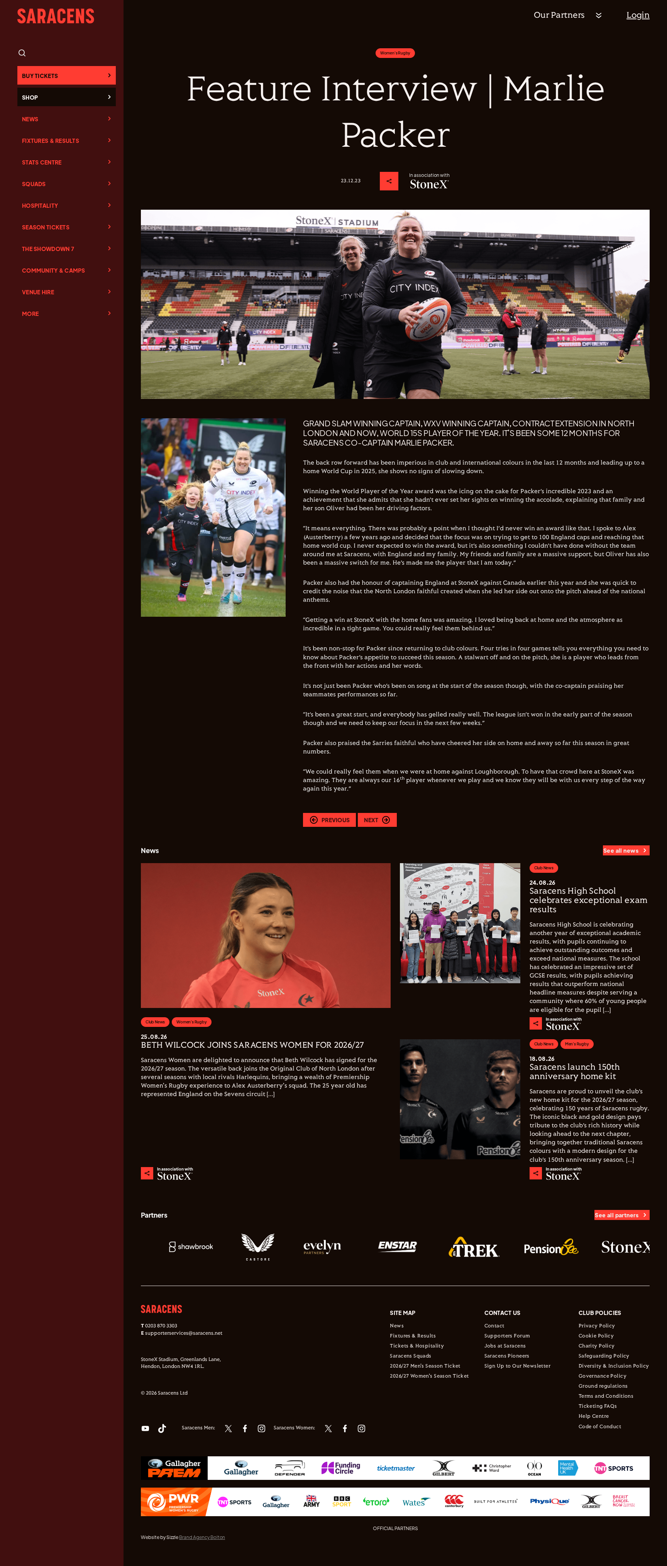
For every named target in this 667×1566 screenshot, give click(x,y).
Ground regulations (603, 1386)
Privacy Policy (597, 1326)
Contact (494, 1326)
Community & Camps (53, 270)
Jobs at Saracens (505, 1346)
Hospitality (40, 205)
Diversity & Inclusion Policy (614, 1366)
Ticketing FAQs (598, 1406)
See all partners (616, 1214)
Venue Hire (38, 291)
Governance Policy (602, 1376)
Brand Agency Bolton (202, 1537)
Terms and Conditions (606, 1396)
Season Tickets (45, 227)
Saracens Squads (410, 1356)
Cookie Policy (596, 1336)
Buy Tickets (40, 75)
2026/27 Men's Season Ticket (425, 1366)
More (30, 313)
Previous (336, 819)
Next (371, 819)
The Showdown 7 (48, 248)
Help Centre (594, 1416)
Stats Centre (41, 162)
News (30, 118)
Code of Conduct (600, 1427)
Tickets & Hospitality (417, 1346)
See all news (620, 850)
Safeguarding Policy (604, 1356)
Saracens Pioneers (507, 1356)
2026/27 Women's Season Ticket (429, 1376)
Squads (34, 183)
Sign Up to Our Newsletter (517, 1366)
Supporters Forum (507, 1336)
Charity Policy (597, 1346)
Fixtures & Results (50, 140)
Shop (30, 97)
